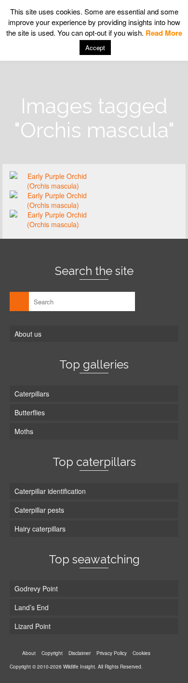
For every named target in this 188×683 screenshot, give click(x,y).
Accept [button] (95, 47)
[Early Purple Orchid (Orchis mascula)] (53, 200)
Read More (164, 33)
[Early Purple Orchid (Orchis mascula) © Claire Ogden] (53, 181)
